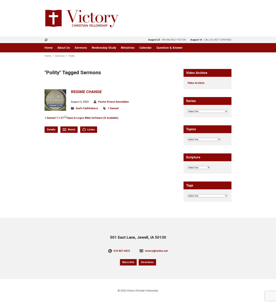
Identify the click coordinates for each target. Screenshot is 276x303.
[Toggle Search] (46, 40)
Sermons (81, 47)
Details (51, 129)
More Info (128, 262)
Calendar (145, 47)
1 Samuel (113, 108)
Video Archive (196, 82)
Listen (91, 129)
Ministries (127, 47)
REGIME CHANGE (86, 92)
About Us (63, 47)
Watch (71, 129)
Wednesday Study (104, 47)
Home (49, 47)
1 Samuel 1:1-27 (54, 117)
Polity (72, 55)
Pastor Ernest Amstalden (113, 101)
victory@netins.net (156, 250)
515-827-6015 (122, 250)
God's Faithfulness (87, 108)
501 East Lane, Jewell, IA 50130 (138, 237)
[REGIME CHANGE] (55, 108)
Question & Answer (169, 47)
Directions (147, 262)
